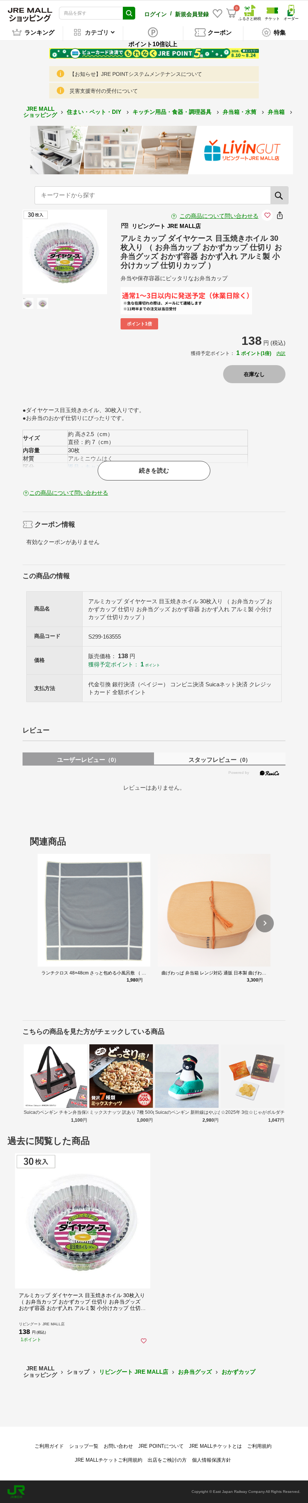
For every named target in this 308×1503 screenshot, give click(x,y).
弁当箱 (277, 112)
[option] (65, 252)
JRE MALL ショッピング (40, 112)
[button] (264, 923)
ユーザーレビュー (88, 760)
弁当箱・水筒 (240, 112)
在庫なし (254, 374)
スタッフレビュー (220, 760)
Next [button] (82, 251)
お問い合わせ (118, 1446)
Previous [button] (47, 251)
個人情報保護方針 (211, 1460)
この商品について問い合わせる (219, 216)
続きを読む (154, 470)
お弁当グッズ (195, 1372)
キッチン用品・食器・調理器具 (173, 112)
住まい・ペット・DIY (95, 112)
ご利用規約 (259, 1446)
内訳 (280, 353)
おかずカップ (238, 1372)
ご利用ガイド (49, 1446)
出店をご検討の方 (167, 1460)
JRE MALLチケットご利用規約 (108, 1460)
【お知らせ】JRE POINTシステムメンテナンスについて (135, 74)
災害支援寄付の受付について (103, 91)
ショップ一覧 (83, 1446)
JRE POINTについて (161, 1446)
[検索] (279, 195)
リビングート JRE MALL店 (133, 1372)
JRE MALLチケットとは (215, 1446)
